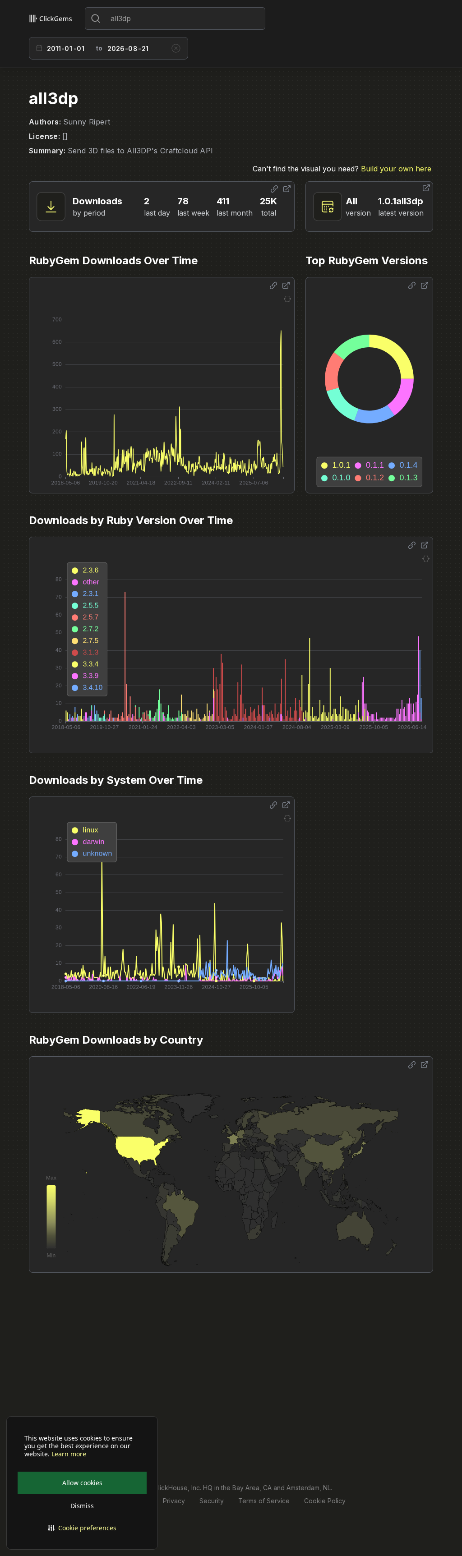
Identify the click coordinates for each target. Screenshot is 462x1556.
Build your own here (396, 168)
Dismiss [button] (82, 1505)
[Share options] (274, 188)
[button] (82, 1528)
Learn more (68, 1454)
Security (211, 1501)
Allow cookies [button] (82, 1482)
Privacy (174, 1501)
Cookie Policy (325, 1501)
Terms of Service (264, 1501)
